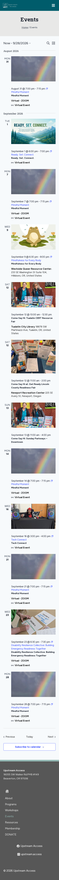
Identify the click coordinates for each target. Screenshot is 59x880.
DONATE (10, 834)
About (9, 798)
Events (9, 816)
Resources (11, 822)
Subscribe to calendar (28, 746)
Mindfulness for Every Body (26, 263)
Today (29, 736)
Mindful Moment (20, 95)
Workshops (11, 810)
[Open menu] (54, 5)
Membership (12, 828)
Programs (10, 804)
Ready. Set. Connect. (22, 158)
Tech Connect (19, 543)
